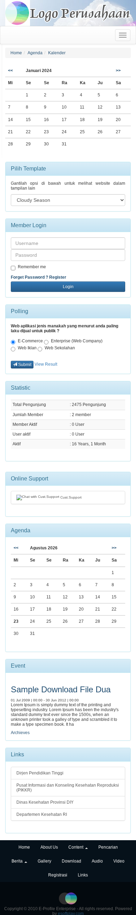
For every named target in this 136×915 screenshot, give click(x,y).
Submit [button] (24, 364)
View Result (46, 364)
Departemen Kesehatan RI (41, 814)
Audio (97, 861)
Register (57, 277)
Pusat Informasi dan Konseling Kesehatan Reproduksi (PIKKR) (67, 788)
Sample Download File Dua (61, 689)
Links (83, 875)
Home (16, 52)
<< (10, 70)
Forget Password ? (29, 277)
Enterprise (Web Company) (77, 341)
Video (118, 861)
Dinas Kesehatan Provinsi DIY (45, 802)
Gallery (44, 861)
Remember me (32, 266)
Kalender (57, 52)
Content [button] (76, 847)
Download (71, 861)
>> (118, 70)
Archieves (20, 732)
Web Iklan (27, 347)
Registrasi (57, 875)
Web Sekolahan (60, 347)
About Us (49, 847)
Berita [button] (18, 861)
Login (68, 286)
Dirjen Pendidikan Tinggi (39, 773)
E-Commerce (30, 341)
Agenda (35, 52)
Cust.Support (70, 497)
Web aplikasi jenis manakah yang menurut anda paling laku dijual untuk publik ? (64, 328)
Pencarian (108, 847)
